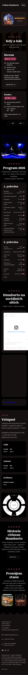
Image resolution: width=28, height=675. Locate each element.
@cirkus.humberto (9, 402)
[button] (23, 5)
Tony (6, 669)
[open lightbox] (7, 600)
